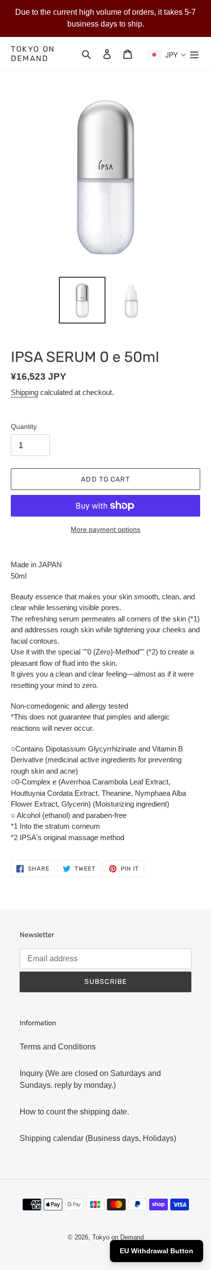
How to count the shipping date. (74, 1111)
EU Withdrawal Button (156, 1251)
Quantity (24, 426)
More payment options (105, 529)
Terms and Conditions (58, 1046)
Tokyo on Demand (33, 53)
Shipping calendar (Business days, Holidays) (98, 1138)
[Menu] (194, 54)
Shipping (24, 392)
